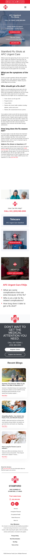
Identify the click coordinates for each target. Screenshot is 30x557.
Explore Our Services (15, 354)
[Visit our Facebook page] (12, 504)
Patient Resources (16, 517)
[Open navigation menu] (25, 7)
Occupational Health (15, 514)
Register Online (11, 1)
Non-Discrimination (15, 538)
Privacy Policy (15, 535)
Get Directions (15, 496)
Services (16, 508)
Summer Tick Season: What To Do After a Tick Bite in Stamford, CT (13, 384)
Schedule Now (15, 32)
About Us (16, 520)
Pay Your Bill (21, 1)
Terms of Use (15, 545)
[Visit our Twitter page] (17, 504)
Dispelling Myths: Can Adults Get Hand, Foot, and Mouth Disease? (13, 416)
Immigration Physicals (16, 511)
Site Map (15, 541)
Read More (4, 395)
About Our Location (15, 273)
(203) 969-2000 (20, 20)
